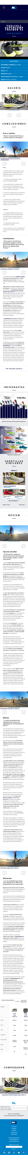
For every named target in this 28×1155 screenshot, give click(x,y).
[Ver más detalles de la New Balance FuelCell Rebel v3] (18, 406)
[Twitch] (9, 1153)
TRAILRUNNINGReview (14, 1138)
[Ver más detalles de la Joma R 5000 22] (19, 452)
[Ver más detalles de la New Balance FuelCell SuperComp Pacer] (26, 406)
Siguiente (25, 1010)
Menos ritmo (6, 504)
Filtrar (23, 1001)
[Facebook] (14, 1153)
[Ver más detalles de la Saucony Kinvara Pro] (9, 433)
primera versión (13, 181)
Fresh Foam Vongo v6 (14, 1015)
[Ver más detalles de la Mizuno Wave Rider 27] (13, 447)
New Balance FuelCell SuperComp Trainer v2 (11, 39)
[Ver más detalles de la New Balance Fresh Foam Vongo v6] (3, 402)
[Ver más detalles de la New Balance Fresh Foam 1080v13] (1, 404)
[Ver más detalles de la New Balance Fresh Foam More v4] (6, 402)
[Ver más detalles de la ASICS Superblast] (19, 429)
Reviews (14, 1128)
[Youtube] (19, 1153)
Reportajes (14, 1134)
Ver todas (17, 1001)
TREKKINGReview (14, 1139)
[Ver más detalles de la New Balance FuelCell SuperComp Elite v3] (21, 405)
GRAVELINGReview (14, 1141)
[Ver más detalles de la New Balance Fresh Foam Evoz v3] (13, 403)
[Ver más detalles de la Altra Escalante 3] (6, 450)
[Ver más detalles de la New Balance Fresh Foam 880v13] (8, 402)
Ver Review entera (14, 369)
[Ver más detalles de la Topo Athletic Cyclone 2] (23, 447)
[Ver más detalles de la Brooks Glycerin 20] (9, 442)
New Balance (15, 310)
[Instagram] (4, 1153)
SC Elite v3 (18, 993)
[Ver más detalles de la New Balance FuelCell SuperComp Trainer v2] (23, 403)
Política (14, 1130)
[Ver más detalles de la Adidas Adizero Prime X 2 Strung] (8, 428)
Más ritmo (22, 504)
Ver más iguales (13, 500)
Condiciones (14, 1132)
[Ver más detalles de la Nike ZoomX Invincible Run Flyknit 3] (21, 434)
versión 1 (11, 201)
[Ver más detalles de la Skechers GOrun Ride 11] (19, 439)
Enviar (13, 1149)
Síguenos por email (14, 1144)
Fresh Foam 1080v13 (26, 1015)
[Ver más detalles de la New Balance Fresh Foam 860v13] (11, 402)
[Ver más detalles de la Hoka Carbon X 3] (19, 443)
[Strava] (23, 1153)
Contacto (14, 1126)
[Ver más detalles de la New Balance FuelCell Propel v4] (16, 401)
